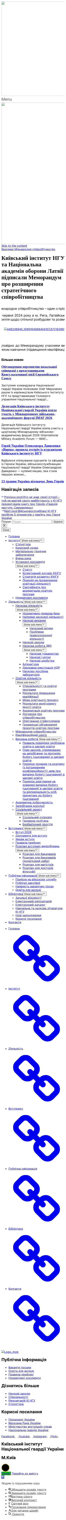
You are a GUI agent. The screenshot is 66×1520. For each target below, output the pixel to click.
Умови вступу (25, 839)
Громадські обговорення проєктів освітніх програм (41, 726)
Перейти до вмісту (25, 1473)
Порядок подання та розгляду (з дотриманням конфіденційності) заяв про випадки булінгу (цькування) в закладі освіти (44, 771)
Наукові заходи (33, 642)
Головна (14, 536)
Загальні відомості (28, 897)
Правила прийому (28, 842)
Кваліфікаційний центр (31, 735)
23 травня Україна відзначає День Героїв (32, 481)
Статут (27, 569)
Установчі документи (30, 561)
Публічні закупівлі (27, 883)
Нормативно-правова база (41, 613)
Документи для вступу (31, 835)
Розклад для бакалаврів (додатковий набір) (39, 859)
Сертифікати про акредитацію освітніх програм (37, 590)
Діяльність (15, 601)
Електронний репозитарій (33, 901)
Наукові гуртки (40, 657)
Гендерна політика (35, 820)
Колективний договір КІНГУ (42, 573)
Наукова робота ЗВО (37, 645)
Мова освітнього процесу (40, 700)
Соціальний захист (28, 809)
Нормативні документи (31, 597)
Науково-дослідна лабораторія (35, 672)
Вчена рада (23, 558)
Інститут (14, 540)
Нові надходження (28, 915)
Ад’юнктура (31, 664)
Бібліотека (15, 894)
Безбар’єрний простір (38, 824)
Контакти (14, 922)
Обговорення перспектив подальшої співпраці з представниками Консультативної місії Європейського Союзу (30, 372)
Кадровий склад (26, 547)
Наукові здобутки (42, 660)
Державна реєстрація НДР (41, 667)
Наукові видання (34, 620)
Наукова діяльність (28, 605)
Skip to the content (14, 245)
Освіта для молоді (28, 890)
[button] (33, 99)
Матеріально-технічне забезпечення (30, 552)
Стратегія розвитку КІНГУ (41, 576)
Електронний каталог (30, 904)
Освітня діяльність (28, 678)
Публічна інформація (22, 875)
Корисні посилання (28, 918)
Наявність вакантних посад (34, 886)
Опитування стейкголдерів (41, 721)
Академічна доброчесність (34, 802)
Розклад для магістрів (38, 864)
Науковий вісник (41, 628)
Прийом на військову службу (35, 879)
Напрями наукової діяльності (43, 617)
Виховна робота (26, 739)
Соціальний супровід (37, 817)
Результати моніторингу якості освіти (39, 705)
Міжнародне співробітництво (35, 731)
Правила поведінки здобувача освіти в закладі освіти (44, 744)
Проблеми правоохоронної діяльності (41, 635)
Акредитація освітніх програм (44, 710)
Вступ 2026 (23, 832)
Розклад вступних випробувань (37, 846)
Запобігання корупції (30, 806)
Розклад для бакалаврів (39, 854)
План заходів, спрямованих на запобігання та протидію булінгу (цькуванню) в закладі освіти (43, 755)
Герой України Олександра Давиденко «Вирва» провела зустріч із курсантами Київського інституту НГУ (31, 449)
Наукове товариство (44, 653)
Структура (23, 544)
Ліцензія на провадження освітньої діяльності (40, 581)
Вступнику (15, 828)
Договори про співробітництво (34, 715)
